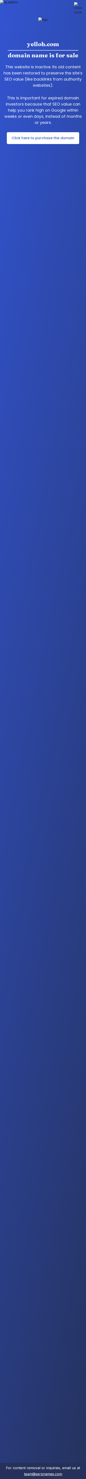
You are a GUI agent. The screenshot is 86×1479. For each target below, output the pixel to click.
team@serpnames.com (43, 1474)
